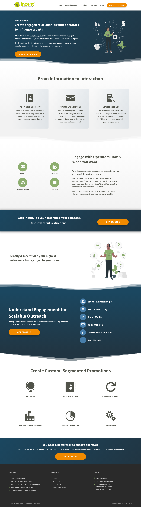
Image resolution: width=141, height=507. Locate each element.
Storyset (128, 503)
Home (59, 5)
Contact (94, 5)
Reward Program (72, 5)
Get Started (113, 222)
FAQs (102, 5)
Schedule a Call (28, 54)
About (85, 5)
